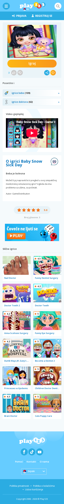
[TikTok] (31, 451)
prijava (21, 16)
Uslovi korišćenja (34, 489)
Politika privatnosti (19, 485)
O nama (44, 461)
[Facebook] (24, 451)
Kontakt (31, 461)
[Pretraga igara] (57, 6)
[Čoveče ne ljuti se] (32, 240)
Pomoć (19, 461)
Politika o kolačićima (44, 485)
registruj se (43, 16)
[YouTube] (39, 451)
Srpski (31, 471)
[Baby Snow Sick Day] (32, 41)
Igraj (32, 63)
